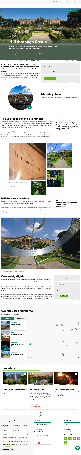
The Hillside (62, 289)
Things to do (28, 5)
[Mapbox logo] (30, 357)
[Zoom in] (78, 322)
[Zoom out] (78, 324)
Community (58, 1)
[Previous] (3, 391)
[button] (25, 373)
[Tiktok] (65, 442)
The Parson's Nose (64, 295)
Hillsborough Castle (6, 296)
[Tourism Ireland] (6, 5)
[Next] (78, 391)
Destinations (15, 5)
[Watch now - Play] (29, 107)
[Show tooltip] (27, 434)
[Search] (76, 6)
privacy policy (8, 445)
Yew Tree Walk (11, 279)
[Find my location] (78, 357)
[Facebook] (65, 438)
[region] (53, 340)
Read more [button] (49, 78)
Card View (21, 318)
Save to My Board (70, 10)
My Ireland (68, 1)
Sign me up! (6, 449)
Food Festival (30, 298)
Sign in (76, 1)
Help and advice (53, 5)
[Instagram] (70, 438)
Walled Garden (31, 207)
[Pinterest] (74, 438)
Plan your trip (40, 5)
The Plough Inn (63, 284)
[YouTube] (78, 438)
